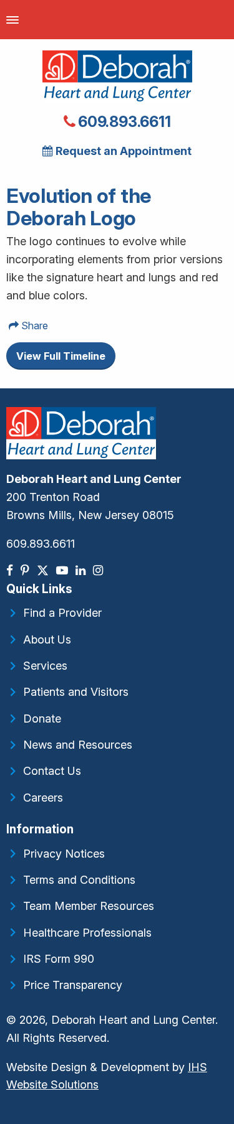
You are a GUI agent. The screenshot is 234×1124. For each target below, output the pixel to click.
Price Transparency (72, 984)
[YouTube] (63, 570)
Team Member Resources (88, 905)
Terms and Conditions (79, 879)
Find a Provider (62, 612)
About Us (47, 639)
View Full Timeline (60, 356)
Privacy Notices (64, 853)
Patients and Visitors (76, 691)
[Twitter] (44, 570)
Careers (43, 797)
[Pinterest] (26, 570)
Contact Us (52, 770)
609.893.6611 (122, 122)
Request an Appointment (122, 150)
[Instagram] (99, 570)
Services (45, 665)
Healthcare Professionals (87, 932)
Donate (42, 718)
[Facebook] (11, 570)
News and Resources (77, 744)
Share (33, 325)
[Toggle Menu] (12, 19)
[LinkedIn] (82, 570)
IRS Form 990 (58, 958)
